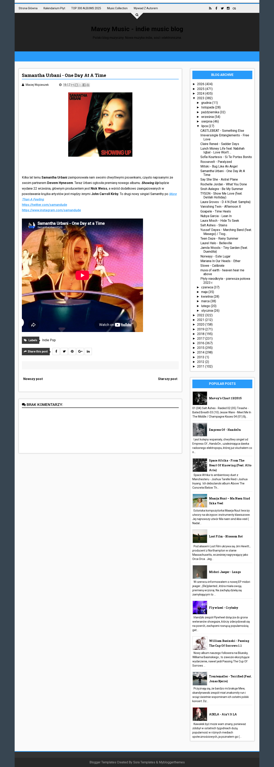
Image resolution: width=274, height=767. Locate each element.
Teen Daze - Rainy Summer (219, 238)
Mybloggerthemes (172, 762)
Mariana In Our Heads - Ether (220, 261)
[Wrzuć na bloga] (76, 85)
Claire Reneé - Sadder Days (219, 144)
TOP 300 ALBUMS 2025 (86, 8)
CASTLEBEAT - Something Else (222, 131)
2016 (201, 343)
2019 (201, 329)
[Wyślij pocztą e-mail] (73, 85)
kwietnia (207, 296)
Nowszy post (33, 379)
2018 (201, 334)
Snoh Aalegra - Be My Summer (221, 189)
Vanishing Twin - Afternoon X (220, 206)
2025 (201, 89)
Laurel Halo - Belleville (216, 243)
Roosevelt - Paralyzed (216, 162)
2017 (201, 338)
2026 (201, 84)
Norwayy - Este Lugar (215, 256)
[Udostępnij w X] (80, 85)
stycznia (207, 311)
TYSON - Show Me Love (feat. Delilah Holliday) (221, 195)
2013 (201, 357)
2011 (201, 366)
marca (205, 301)
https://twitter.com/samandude (44, 205)
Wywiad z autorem (146, 8)
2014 (201, 352)
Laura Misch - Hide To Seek (219, 221)
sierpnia (207, 121)
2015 (201, 348)
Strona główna (28, 8)
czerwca (207, 287)
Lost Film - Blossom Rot (226, 536)
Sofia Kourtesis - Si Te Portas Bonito (226, 157)
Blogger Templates (102, 762)
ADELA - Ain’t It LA (223, 714)
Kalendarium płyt (54, 8)
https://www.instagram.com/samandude (51, 210)
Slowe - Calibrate (212, 266)
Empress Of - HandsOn (225, 430)
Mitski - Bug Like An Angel (218, 166)
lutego (206, 306)
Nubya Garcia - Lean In (216, 216)
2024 (201, 93)
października (210, 112)
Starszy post (167, 379)
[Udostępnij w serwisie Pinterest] (88, 85)
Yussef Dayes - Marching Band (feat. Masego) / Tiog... (226, 232)
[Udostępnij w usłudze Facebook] (84, 85)
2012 (201, 362)
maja (204, 292)
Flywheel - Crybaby (223, 608)
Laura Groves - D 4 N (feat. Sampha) (225, 202)
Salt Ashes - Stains (213, 225)
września (208, 117)
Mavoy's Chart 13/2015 (225, 398)
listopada (208, 107)
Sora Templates (144, 762)
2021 (201, 320)
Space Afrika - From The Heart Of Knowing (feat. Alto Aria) (230, 465)
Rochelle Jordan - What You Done (223, 184)
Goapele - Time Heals (215, 211)
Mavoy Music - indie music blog (137, 29)
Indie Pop (49, 340)
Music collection (117, 8)
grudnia (206, 103)
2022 (201, 315)
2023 (201, 98)
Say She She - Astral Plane (219, 179)
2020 (201, 324)
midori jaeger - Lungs (225, 572)
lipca (205, 126)
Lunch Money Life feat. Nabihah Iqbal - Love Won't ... (222, 150)
